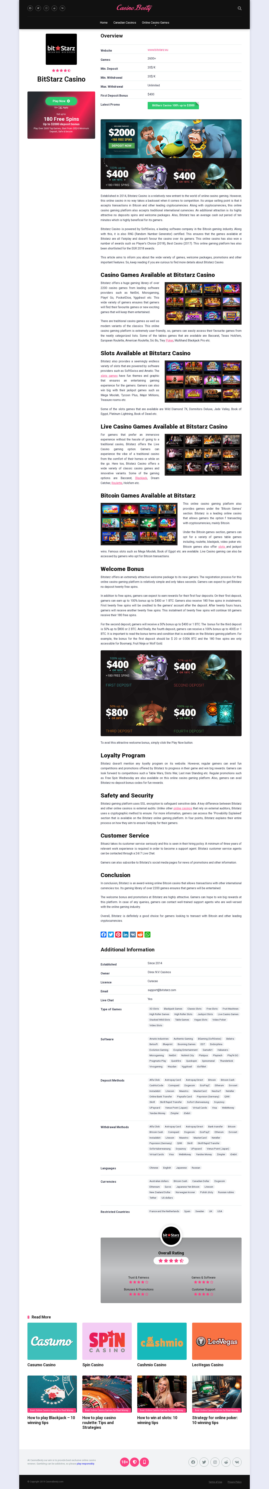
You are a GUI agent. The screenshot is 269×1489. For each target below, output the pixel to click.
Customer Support (203, 1289)
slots (222, 546)
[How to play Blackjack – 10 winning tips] (52, 1394)
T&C (60, 107)
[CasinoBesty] (134, 8)
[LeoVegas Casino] (217, 1341)
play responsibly (85, 1463)
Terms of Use (215, 1482)
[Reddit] (54, 8)
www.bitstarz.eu (158, 50)
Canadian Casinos (124, 22)
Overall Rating (171, 1253)
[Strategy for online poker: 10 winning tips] (217, 1394)
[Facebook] (30, 8)
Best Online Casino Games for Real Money (51, 1410)
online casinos (182, 808)
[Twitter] (38, 8)
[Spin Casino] (107, 1341)
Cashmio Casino (151, 1365)
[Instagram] (46, 8)
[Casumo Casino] (52, 1341)
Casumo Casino (41, 1365)
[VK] (62, 8)
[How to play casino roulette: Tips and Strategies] (107, 1394)
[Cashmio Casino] (162, 1341)
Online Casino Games (155, 22)
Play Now (59, 101)
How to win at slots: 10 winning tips (157, 1420)
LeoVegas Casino (207, 1365)
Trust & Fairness (138, 1277)
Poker (169, 340)
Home (104, 22)
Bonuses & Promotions (139, 1289)
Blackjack (141, 478)
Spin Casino (93, 1365)
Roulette (116, 483)
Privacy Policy (235, 1482)
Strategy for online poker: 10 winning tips (215, 1420)
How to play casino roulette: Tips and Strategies (99, 1422)
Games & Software (204, 1277)
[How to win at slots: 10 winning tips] (162, 1394)
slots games (109, 376)
